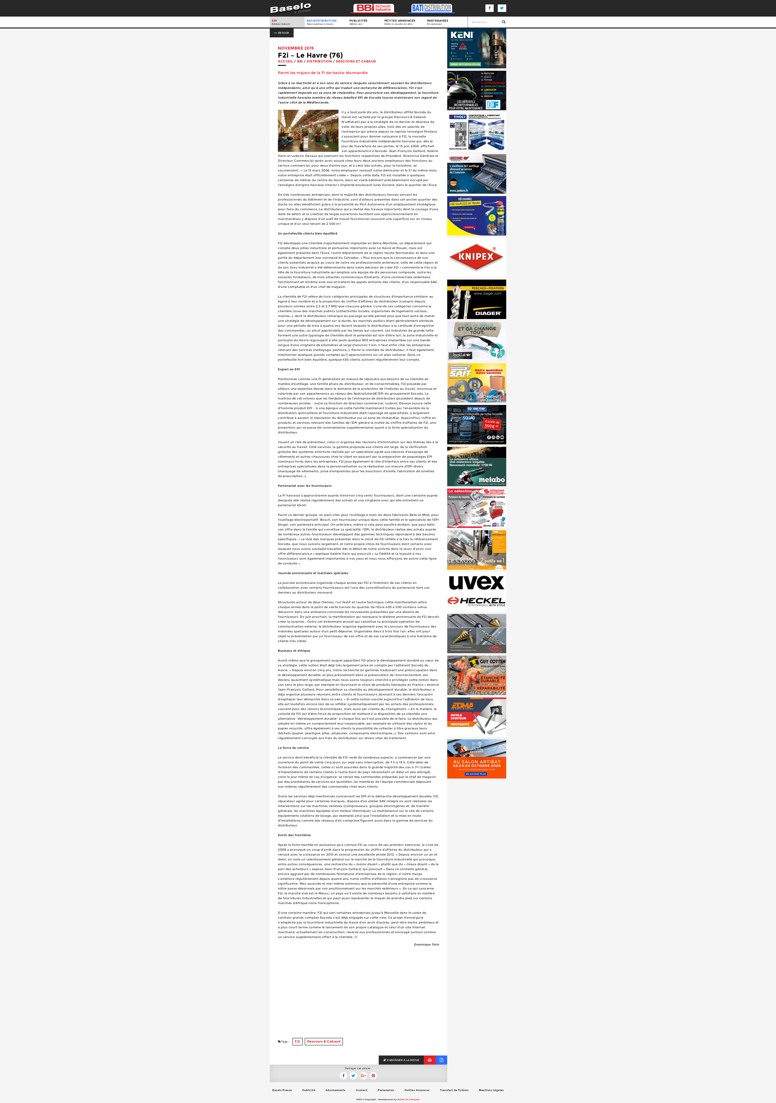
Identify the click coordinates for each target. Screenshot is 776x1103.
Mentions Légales (491, 1090)
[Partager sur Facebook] (353, 1075)
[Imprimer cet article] (430, 1060)
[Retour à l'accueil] (291, 8)
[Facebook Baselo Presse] (489, 8)
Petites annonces (399, 22)
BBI (281, 22)
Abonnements (336, 1090)
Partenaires (437, 22)
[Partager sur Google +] (363, 1075)
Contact (362, 1090)
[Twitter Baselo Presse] (502, 8)
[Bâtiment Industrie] (374, 8)
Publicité (308, 1090)
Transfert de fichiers (454, 1090)
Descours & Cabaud (324, 1041)
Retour (283, 32)
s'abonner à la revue (402, 1060)
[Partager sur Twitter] (343, 1075)
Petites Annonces (417, 1090)
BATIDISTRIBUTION (322, 22)
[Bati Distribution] (432, 8)
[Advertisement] (358, 1001)
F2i (297, 1041)
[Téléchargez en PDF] (441, 1060)
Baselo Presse (282, 1090)
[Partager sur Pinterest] (373, 1075)
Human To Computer (408, 1099)
